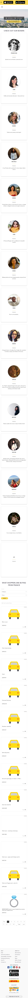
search (4, 598)
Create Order (14, 618)
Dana (14, 271)
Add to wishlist (14, 614)
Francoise (14, 53)
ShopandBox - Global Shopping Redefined (14, 7)
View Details (14, 621)
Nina (14, 308)
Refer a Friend (18, 960)
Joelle (14, 379)
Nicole (14, 417)
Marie (14, 126)
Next (19, 924)
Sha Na (14, 452)
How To (2, 960)
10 (13, 924)
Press (16, 956)
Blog (16, 958)
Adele (14, 526)
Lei (14, 557)
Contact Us (3, 962)
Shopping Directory (5, 958)
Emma (14, 198)
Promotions (17, 954)
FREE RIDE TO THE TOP (14, 996)
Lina (14, 89)
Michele (14, 161)
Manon (14, 489)
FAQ (2, 952)
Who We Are (18, 952)
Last (24, 924)
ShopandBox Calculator (6, 956)
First (4, 921)
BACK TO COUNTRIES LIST (14, 21)
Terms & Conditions (5, 954)
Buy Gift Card (18, 962)
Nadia (14, 343)
